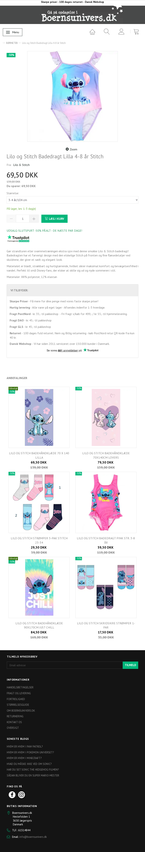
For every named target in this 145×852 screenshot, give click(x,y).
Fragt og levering (19, 693)
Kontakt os (14, 722)
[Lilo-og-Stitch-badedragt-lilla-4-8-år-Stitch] (72, 96)
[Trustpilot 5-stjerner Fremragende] (18, 238)
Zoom (73, 149)
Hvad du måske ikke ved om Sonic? (29, 764)
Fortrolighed (16, 699)
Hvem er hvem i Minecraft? (24, 758)
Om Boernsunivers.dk (21, 710)
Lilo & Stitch (21, 165)
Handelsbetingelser (20, 687)
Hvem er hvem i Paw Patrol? (25, 746)
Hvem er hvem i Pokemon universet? (30, 752)
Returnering (15, 716)
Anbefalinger (17, 378)
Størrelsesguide (18, 705)
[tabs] (105, 31)
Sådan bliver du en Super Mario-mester (33, 775)
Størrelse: (13, 193)
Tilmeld (130, 665)
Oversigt (13, 728)
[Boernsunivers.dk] (82, 15)
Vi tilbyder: (19, 290)
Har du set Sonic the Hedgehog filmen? (33, 769)
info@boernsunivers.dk (33, 837)
